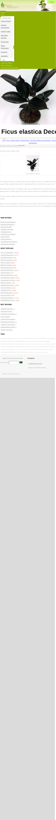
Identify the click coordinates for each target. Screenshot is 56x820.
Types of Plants (6, 18)
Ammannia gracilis (35, 343)
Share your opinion (22, 145)
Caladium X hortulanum (43, 346)
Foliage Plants (15, 140)
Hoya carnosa (52, 346)
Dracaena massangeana (41, 341)
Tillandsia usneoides (12, 338)
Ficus (4, 140)
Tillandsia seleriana (30, 352)
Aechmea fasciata (19, 346)
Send (20, 362)
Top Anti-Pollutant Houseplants (40, 140)
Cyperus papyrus (4, 338)
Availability (4, 56)
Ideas (3, 60)
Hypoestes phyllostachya (32, 341)
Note (18, 352)
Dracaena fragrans (27, 343)
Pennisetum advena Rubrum (20, 341)
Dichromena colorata (42, 338)
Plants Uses (5, 42)
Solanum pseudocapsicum (28, 346)
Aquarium (4, 52)
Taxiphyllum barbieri (10, 346)
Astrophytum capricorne (35, 349)
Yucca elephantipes (11, 343)
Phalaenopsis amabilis (20, 343)
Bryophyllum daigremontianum (10, 352)
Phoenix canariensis (26, 349)
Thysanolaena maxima (20, 338)
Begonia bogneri (23, 352)
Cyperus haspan (35, 338)
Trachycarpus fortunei (18, 349)
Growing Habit (5, 31)
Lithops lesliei (3, 349)
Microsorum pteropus (44, 352)
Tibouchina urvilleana (45, 349)
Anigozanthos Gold (28, 338)
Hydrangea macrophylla (10, 349)
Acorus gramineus (41, 343)
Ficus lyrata (36, 346)
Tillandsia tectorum (37, 352)
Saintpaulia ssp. (10, 341)
